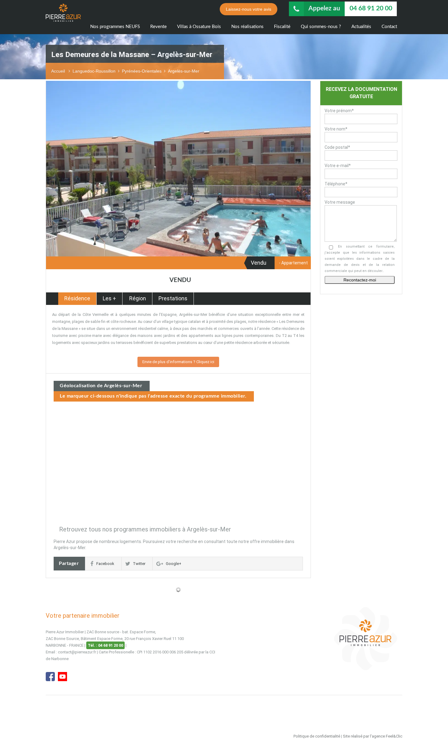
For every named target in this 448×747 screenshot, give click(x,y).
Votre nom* (336, 129)
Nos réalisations (247, 26)
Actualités (361, 26)
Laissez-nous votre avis (248, 9)
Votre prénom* (339, 110)
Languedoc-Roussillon (94, 71)
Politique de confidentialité (316, 736)
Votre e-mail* (338, 165)
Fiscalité (282, 26)
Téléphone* (336, 183)
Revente (158, 26)
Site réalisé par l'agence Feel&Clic (372, 736)
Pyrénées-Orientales (142, 71)
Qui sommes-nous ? (321, 26)
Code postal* (337, 147)
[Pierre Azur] (63, 17)
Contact (389, 26)
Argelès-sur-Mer (183, 71)
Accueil (58, 71)
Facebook (105, 563)
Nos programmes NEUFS (115, 26)
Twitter (139, 563)
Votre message (340, 202)
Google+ (173, 563)
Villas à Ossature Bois (199, 26)
